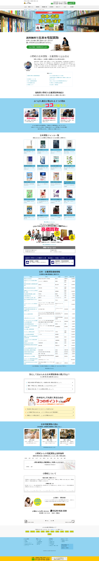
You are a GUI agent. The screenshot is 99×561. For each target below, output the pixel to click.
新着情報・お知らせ (65, 540)
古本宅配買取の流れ (31, 82)
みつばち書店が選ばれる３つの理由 (56, 75)
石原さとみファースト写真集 (29, 356)
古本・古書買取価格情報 (32, 80)
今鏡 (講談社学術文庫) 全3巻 (29, 293)
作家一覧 (38, 544)
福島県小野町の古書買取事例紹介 (33, 75)
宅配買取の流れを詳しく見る (50, 447)
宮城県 (57, 531)
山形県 (62, 531)
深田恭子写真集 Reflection (29, 351)
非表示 (50, 73)
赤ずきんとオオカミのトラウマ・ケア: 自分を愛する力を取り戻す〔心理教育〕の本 (30, 309)
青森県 (49, 534)
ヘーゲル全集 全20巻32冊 (29, 334)
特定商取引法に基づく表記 (29, 544)
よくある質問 (51, 544)
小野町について (30, 84)
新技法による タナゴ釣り (28, 342)
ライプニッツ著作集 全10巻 (29, 331)
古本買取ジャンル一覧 (31, 79)
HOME (26, 9)
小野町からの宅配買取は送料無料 (56, 82)
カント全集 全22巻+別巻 (29, 329)
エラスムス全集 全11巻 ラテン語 (30, 348)
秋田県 (71, 531)
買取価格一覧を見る (50, 368)
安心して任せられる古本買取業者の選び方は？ (58, 80)
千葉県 (38, 531)
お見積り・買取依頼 (54, 84)
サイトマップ (27, 545)
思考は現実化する (27, 295)
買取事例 (63, 541)
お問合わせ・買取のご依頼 (53, 545)
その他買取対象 (39, 541)
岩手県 (67, 531)
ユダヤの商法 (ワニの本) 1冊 (29, 297)
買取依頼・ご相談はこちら (59, 504)
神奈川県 (32, 531)
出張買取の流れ (51, 541)
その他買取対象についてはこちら (50, 244)
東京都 (27, 531)
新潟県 (52, 531)
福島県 (36, 9)
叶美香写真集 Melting (28, 353)
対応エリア (31, 9)
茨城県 (42, 531)
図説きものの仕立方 (28, 278)
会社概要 (26, 541)
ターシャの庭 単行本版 (28, 313)
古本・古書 (39, 540)
